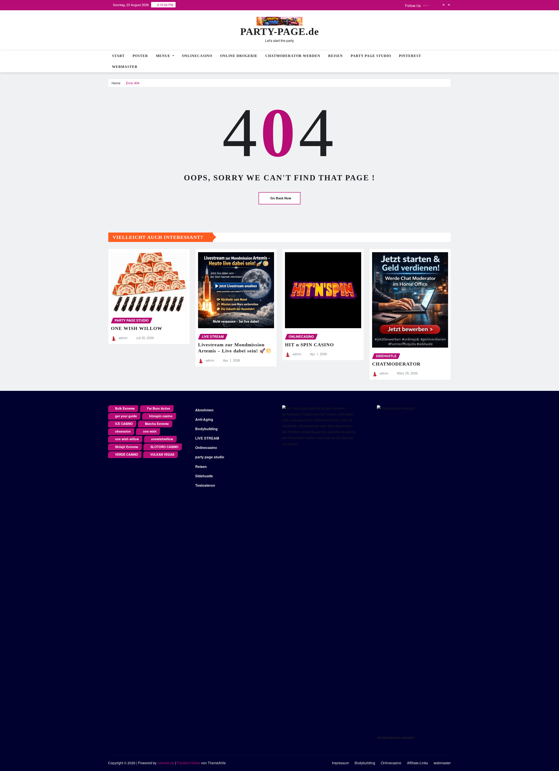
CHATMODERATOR (396, 364)
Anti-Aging (204, 419)
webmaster (125, 67)
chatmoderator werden (395, 737)
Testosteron (205, 485)
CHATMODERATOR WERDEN (292, 56)
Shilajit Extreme (126, 447)
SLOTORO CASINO (164, 447)
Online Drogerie (238, 56)
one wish (150, 431)
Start (118, 56)
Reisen (335, 56)
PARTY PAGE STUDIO (371, 56)
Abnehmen (204, 409)
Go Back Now (280, 198)
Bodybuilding (206, 428)
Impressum (340, 762)
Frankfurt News (188, 762)
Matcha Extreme (157, 423)
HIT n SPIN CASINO (309, 344)
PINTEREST (410, 56)
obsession (123, 431)
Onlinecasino (197, 56)
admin (123, 337)
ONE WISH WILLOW (136, 328)
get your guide (126, 416)
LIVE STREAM (207, 438)
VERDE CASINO (126, 454)
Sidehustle (204, 475)
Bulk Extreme (125, 408)
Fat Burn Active (158, 408)
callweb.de (165, 762)
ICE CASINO (124, 423)
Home (116, 83)
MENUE (163, 56)
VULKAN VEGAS (162, 454)
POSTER (140, 56)
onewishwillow (162, 439)
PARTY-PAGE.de (279, 31)
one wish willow (127, 439)
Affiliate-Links (417, 762)
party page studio (209, 456)
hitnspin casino (161, 416)
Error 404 (132, 83)
